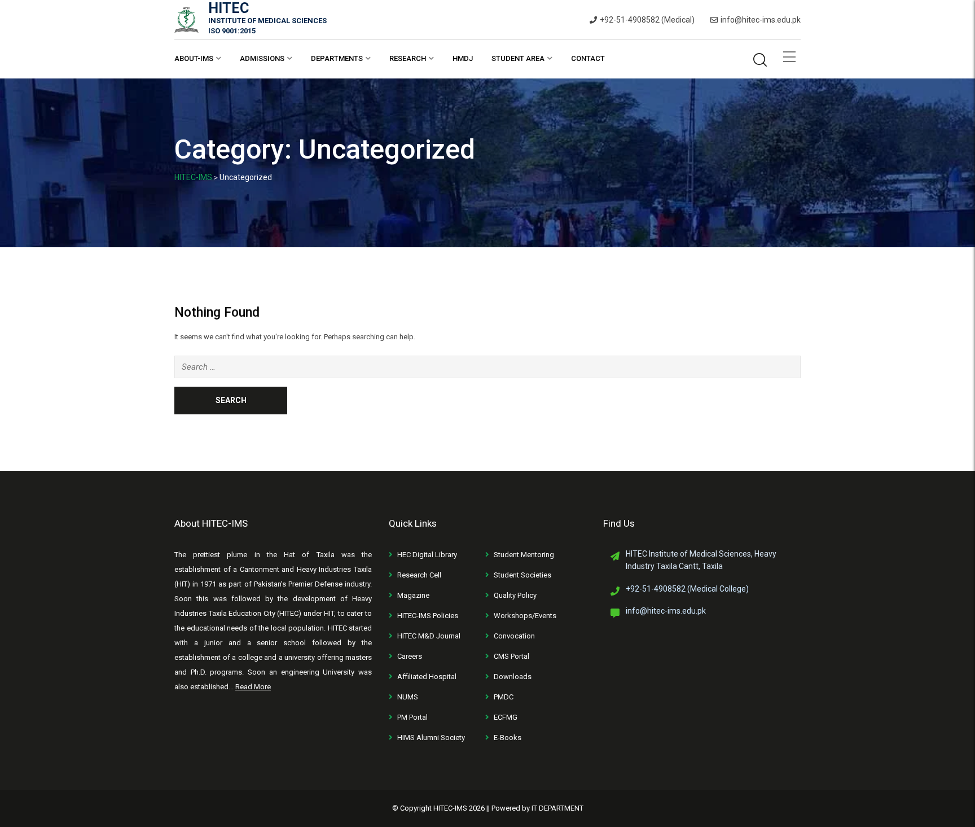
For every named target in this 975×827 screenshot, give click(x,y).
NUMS (407, 697)
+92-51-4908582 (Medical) (647, 19)
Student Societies (522, 575)
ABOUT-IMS (193, 58)
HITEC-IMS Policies (427, 615)
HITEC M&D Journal (428, 636)
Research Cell (419, 575)
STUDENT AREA (517, 58)
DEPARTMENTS (337, 58)
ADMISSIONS (262, 58)
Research (407, 58)
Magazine (413, 595)
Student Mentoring (524, 554)
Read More (253, 686)
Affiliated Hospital (426, 676)
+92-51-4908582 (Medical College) (687, 588)
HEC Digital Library (427, 554)
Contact (588, 58)
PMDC (503, 697)
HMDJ (463, 58)
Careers (409, 656)
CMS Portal (511, 656)
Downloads (513, 676)
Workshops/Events (525, 615)
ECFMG (505, 717)
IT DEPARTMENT (557, 808)
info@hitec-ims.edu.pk (761, 19)
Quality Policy (515, 595)
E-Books (507, 737)
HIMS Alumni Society (431, 737)
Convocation (514, 636)
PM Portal (412, 717)
